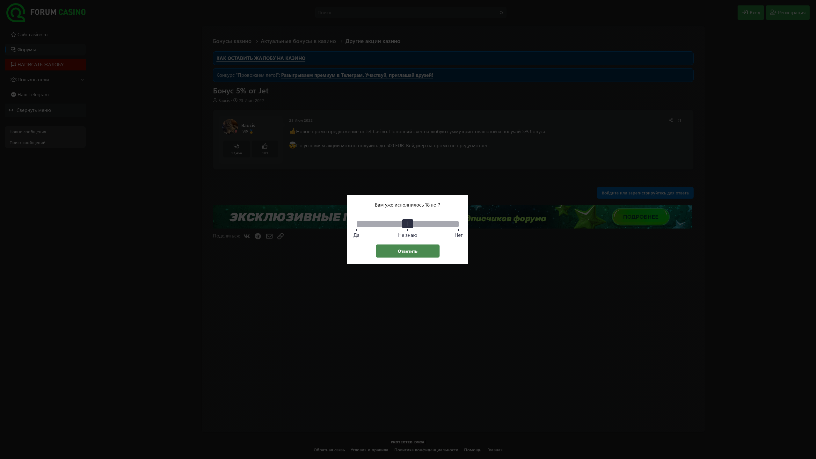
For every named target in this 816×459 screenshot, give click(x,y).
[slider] (407, 223)
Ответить (408, 251)
